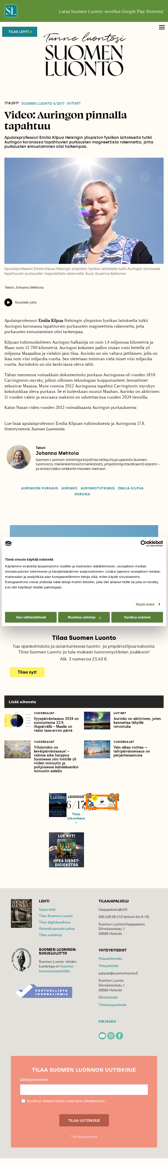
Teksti (41, 448)
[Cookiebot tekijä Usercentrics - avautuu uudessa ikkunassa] (144, 543)
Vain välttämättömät (31, 617)
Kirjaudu (107, 1021)
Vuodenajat (44, 713)
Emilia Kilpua (131, 488)
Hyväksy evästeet (137, 617)
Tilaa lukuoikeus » (76, 818)
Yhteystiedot (108, 965)
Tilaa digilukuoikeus (54, 922)
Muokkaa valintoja (81, 617)
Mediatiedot (108, 997)
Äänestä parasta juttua (57, 928)
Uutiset (74, 103)
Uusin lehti (47, 909)
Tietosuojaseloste (113, 1004)
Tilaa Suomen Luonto (56, 915)
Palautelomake (110, 958)
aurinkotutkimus (98, 488)
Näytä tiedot (145, 604)
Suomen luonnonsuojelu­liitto (56, 968)
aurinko (69, 488)
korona (82, 494)
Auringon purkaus (39, 488)
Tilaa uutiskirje (50, 934)
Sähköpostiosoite (34, 1080)
